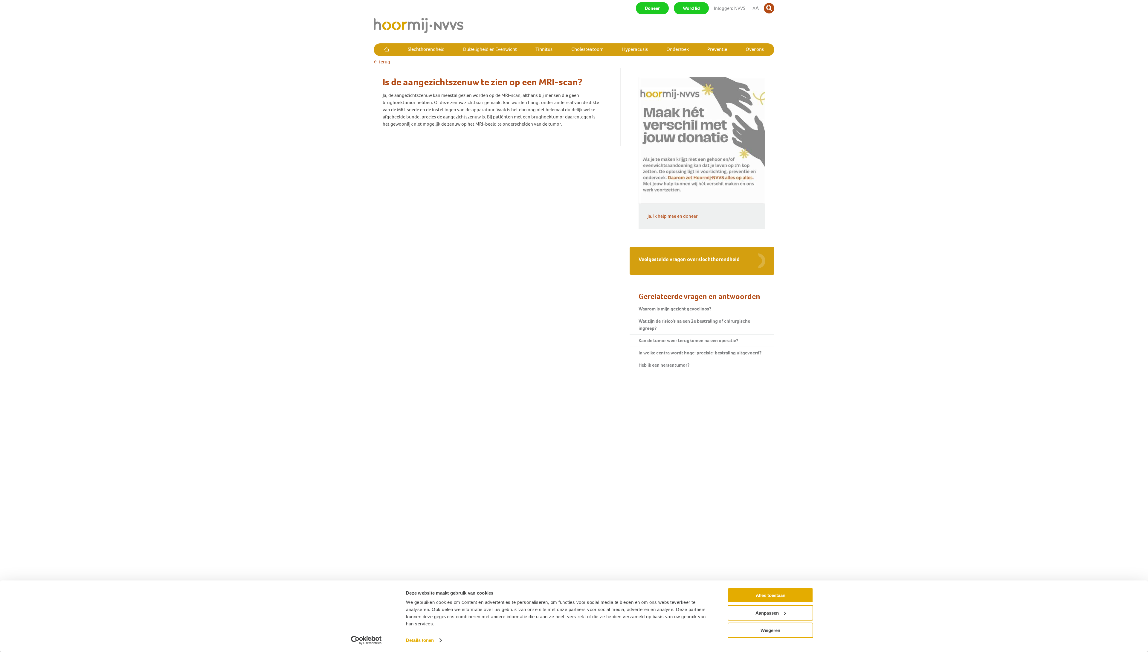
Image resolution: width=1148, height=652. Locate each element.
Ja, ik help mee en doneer (673, 216)
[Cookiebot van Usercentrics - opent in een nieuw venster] (366, 640)
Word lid (691, 8)
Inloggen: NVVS (729, 8)
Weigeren (770, 630)
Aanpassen (767, 612)
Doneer (652, 8)
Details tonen (420, 640)
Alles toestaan (770, 595)
